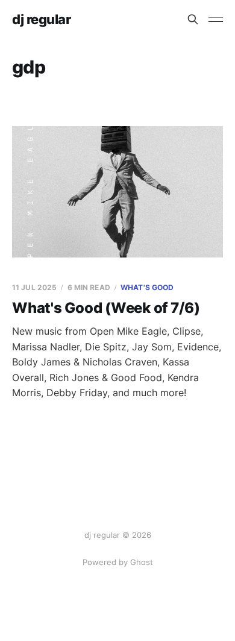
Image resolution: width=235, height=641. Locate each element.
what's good (147, 287)
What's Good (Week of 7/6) (106, 308)
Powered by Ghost (118, 562)
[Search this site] (193, 19)
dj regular (41, 19)
